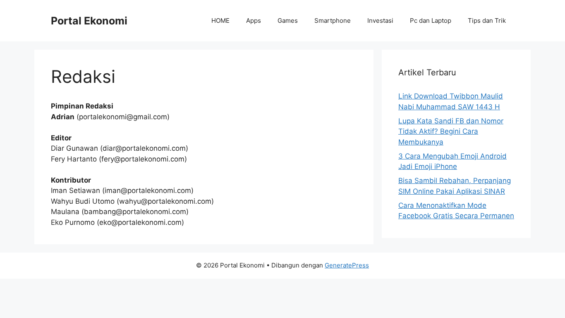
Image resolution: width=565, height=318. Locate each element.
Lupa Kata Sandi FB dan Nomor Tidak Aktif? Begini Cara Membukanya (450, 131)
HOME (220, 20)
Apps (253, 20)
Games (288, 20)
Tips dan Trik (487, 20)
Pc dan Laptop (430, 20)
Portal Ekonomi (89, 20)
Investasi (380, 20)
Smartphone (332, 20)
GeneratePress (347, 265)
